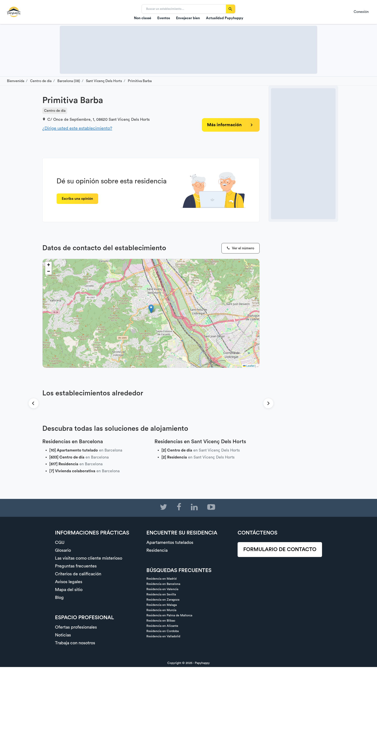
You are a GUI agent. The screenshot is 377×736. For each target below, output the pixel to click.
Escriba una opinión (77, 198)
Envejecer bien (188, 18)
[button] (151, 308)
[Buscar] (230, 9)
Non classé (142, 18)
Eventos (163, 18)
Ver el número (242, 248)
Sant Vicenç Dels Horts (129, 119)
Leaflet (250, 365)
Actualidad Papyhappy (224, 18)
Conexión (361, 12)
